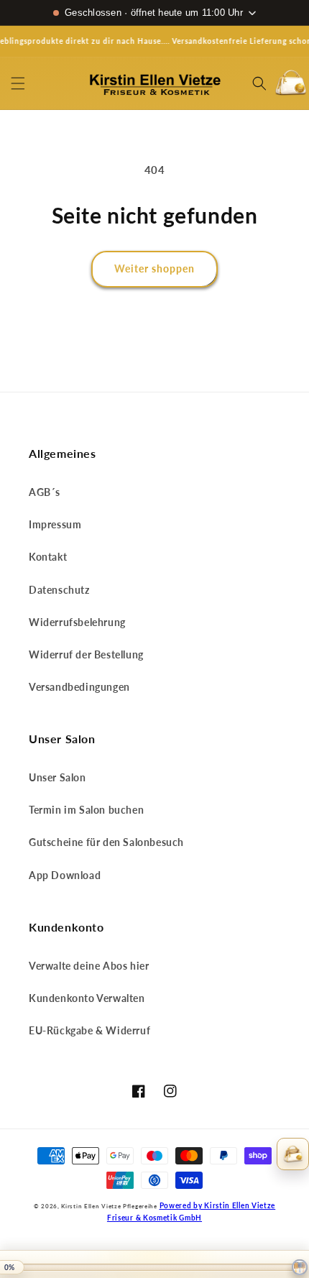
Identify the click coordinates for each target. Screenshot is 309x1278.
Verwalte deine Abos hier (89, 966)
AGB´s (44, 492)
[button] (18, 83)
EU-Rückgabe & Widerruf (89, 1030)
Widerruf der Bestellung (86, 654)
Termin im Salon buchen (86, 810)
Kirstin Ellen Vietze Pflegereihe (109, 1206)
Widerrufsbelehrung (77, 622)
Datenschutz (59, 590)
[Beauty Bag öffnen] (293, 1154)
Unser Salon (57, 777)
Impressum (55, 524)
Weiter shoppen (154, 268)
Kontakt (48, 557)
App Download (65, 875)
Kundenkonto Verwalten (87, 998)
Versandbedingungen (79, 687)
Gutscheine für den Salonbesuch (106, 842)
